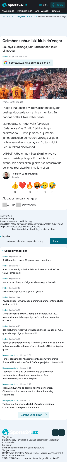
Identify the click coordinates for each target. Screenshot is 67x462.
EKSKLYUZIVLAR (24, 11)
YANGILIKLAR (8, 11)
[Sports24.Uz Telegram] (61, 432)
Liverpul (43, 452)
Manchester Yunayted (13, 455)
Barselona (19, 452)
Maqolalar (54, 439)
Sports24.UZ (52, 458)
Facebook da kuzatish (23, 229)
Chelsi (36, 452)
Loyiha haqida (9, 447)
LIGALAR (56, 11)
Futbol (32, 16)
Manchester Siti (55, 452)
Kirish (60, 4)
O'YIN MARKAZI (42, 11)
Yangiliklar (21, 16)
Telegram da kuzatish (44, 229)
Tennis (20, 439)
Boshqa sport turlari (38, 439)
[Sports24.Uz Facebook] (55, 432)
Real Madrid (8, 452)
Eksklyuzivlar (8, 442)
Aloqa (29, 447)
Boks (25, 439)
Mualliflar (21, 447)
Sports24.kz (38, 447)
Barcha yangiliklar (31, 415)
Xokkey (12, 439)
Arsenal (28, 452)
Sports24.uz (7, 16)
